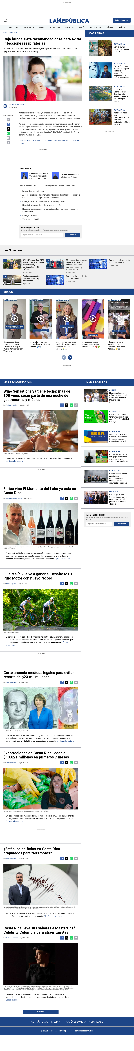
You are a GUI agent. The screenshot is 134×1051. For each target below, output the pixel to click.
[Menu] (6, 20)
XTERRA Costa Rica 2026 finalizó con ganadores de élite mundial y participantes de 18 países (33, 264)
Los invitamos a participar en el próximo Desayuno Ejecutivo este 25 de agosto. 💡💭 (66, 345)
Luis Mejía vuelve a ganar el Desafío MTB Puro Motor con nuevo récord (37, 576)
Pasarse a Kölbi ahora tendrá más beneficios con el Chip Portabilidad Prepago (119, 418)
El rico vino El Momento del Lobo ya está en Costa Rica (39, 491)
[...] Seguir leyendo (13, 461)
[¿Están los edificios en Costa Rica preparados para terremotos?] (40, 884)
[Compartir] (8, 142)
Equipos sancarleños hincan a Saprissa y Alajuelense (32, 278)
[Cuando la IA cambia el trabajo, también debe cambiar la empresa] (24, 175)
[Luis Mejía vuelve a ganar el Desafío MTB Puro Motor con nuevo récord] (40, 610)
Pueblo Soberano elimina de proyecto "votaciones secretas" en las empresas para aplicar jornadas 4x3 (122, 72)
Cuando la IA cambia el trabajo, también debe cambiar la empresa (38, 175)
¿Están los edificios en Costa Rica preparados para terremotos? (31, 851)
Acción (112, 390)
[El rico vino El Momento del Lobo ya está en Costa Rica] (40, 524)
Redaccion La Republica (14, 498)
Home (5, 33)
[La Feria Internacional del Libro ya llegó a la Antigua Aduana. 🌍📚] (41, 319)
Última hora (13, 33)
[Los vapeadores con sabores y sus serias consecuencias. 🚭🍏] (93, 319)
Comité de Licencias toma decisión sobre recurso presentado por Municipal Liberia (122, 95)
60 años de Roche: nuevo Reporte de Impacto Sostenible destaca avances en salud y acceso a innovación (76, 264)
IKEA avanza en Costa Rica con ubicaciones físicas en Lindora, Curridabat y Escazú (118, 437)
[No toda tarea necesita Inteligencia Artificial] (55, 175)
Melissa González (12, 405)
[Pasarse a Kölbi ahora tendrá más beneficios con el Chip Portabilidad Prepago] (96, 416)
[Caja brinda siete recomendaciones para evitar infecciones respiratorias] (42, 78)
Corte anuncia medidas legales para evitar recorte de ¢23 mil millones (38, 675)
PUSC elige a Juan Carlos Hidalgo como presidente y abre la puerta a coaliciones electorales (118, 499)
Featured (113, 492)
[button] (122, 20)
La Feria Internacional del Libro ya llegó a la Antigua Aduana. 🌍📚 (40, 344)
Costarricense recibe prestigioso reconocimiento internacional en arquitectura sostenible (119, 478)
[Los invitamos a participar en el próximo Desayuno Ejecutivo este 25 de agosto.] (67, 319)
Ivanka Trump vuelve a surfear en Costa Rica (121, 49)
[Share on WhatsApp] (8, 133)
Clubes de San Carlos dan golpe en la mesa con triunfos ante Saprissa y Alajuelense (118, 457)
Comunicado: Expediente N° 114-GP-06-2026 (119, 261)
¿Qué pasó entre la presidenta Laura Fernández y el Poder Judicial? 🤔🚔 (116, 345)
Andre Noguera (11, 584)
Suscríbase (96, 1021)
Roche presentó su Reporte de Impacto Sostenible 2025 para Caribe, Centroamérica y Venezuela (13, 346)
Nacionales (114, 412)
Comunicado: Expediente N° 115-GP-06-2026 (76, 277)
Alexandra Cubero (18, 105)
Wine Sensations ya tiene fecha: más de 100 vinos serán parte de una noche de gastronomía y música (36, 395)
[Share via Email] (8, 138)
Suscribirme (72, 235)
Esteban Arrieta (11, 682)
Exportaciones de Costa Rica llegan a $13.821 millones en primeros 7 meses (36, 755)
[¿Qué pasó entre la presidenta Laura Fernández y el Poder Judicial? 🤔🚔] (119, 319)
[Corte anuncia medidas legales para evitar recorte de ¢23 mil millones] (40, 708)
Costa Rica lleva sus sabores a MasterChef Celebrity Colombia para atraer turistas (39, 930)
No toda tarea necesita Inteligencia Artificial (70, 176)
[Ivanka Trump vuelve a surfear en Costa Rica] (100, 48)
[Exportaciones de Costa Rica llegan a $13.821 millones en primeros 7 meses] (40, 788)
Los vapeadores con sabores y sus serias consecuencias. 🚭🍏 (91, 344)
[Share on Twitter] (8, 129)
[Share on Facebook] (8, 124)
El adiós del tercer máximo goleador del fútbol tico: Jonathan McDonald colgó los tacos (118, 397)
